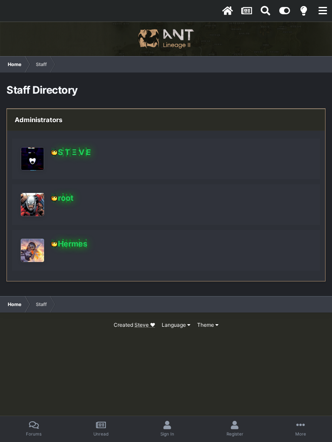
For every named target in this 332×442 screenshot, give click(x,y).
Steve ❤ (144, 325)
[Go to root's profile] (32, 204)
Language (174, 325)
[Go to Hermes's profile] (32, 250)
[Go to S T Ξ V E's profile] (32, 158)
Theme (206, 325)
